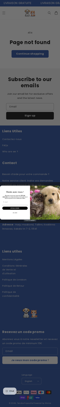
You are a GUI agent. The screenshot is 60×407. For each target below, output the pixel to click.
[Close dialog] (58, 187)
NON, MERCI (15, 212)
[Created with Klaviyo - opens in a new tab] (30, 220)
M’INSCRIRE (15, 208)
